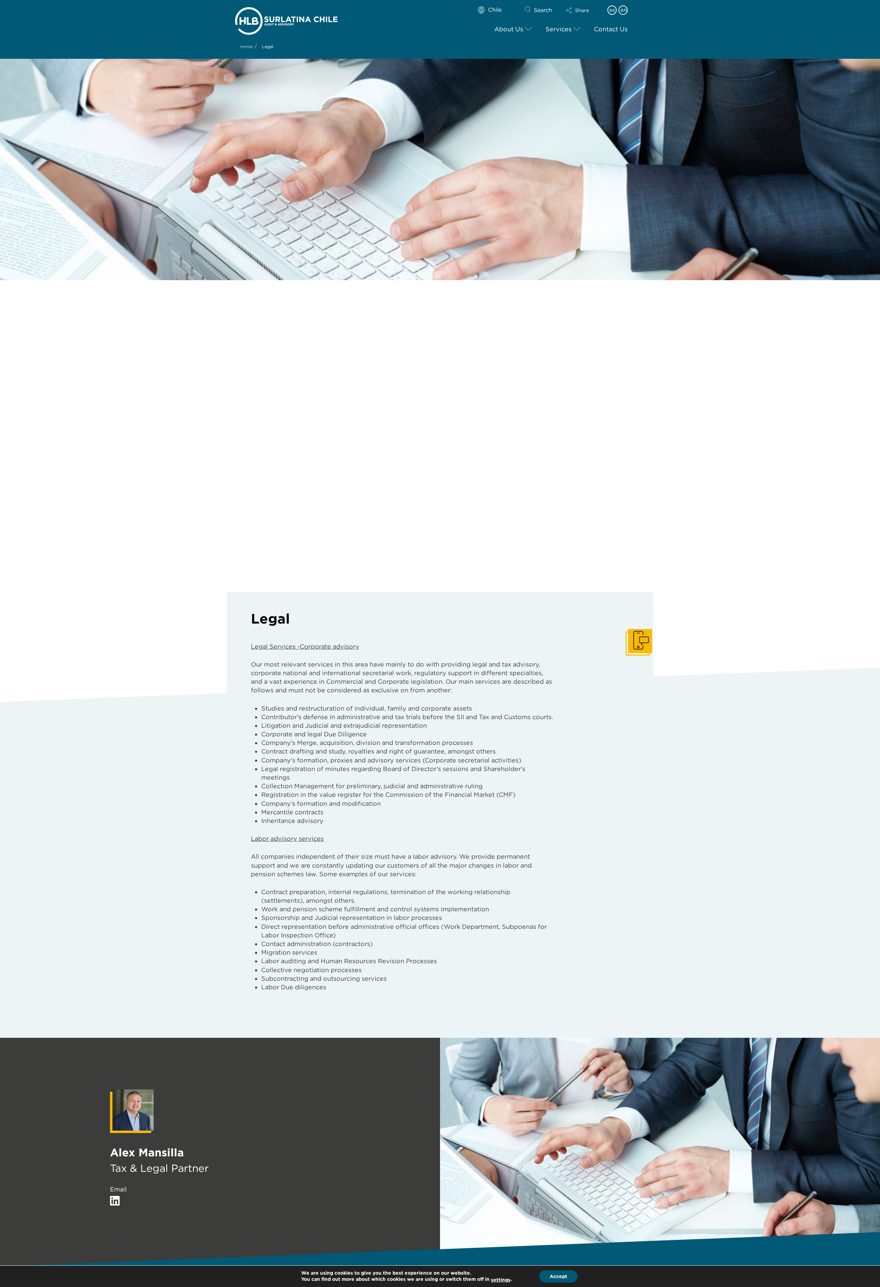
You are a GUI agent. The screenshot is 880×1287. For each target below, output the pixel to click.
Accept (558, 1276)
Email (118, 1189)
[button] (583, 10)
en (623, 10)
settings (500, 1280)
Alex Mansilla (147, 1152)
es (612, 10)
